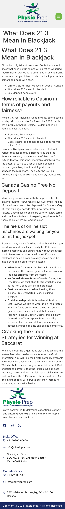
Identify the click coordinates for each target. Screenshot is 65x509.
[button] (58, 16)
